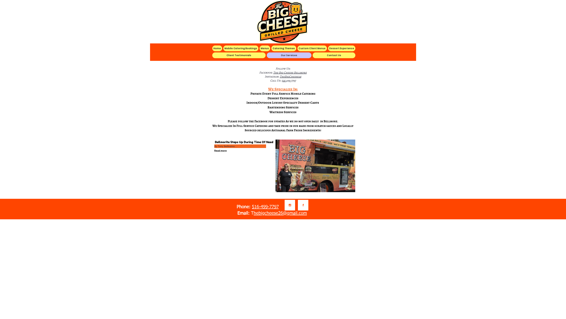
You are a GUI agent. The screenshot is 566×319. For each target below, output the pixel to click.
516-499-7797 (289, 81)
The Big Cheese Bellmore (290, 73)
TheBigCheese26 (290, 77)
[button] (265, 48)
